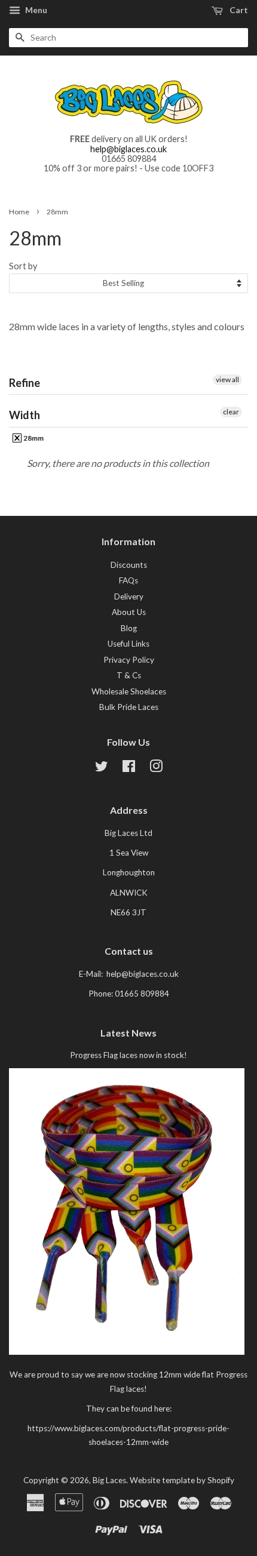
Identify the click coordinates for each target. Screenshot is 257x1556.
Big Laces (109, 1480)
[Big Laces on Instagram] (156, 768)
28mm (33, 437)
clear (231, 411)
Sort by (23, 266)
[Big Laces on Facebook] (129, 768)
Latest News (128, 1032)
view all (227, 379)
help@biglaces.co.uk (128, 149)
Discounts (129, 565)
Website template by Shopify (182, 1480)
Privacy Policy (128, 660)
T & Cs (129, 675)
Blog (129, 628)
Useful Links (128, 643)
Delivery (128, 596)
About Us (129, 612)
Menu (35, 10)
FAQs (128, 580)
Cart (238, 10)
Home (19, 211)
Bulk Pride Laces (128, 707)
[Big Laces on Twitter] (101, 768)
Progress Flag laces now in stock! (128, 1055)
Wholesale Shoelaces (128, 691)
